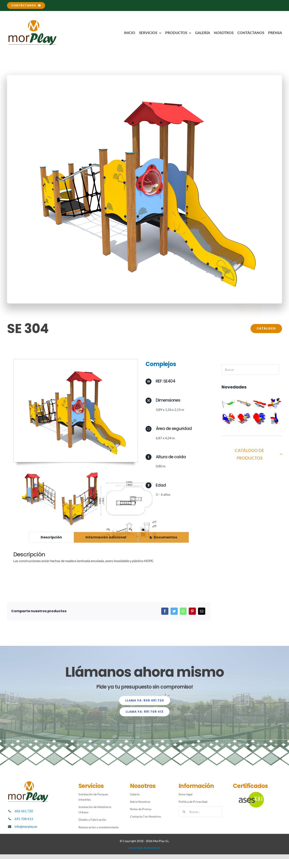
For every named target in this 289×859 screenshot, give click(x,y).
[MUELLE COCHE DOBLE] (229, 418)
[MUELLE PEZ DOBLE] (244, 418)
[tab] (51, 537)
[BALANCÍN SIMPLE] (259, 403)
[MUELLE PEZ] (259, 418)
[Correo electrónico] (201, 611)
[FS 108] (274, 418)
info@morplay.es (26, 826)
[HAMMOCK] (229, 403)
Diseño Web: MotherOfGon (144, 848)
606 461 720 (24, 811)
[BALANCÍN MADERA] (244, 403)
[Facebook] (164, 611)
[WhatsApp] (183, 611)
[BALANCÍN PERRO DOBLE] (274, 403)
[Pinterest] (192, 611)
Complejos (161, 364)
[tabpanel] (108, 559)
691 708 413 (24, 819)
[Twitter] (174, 611)
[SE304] (76, 361)
